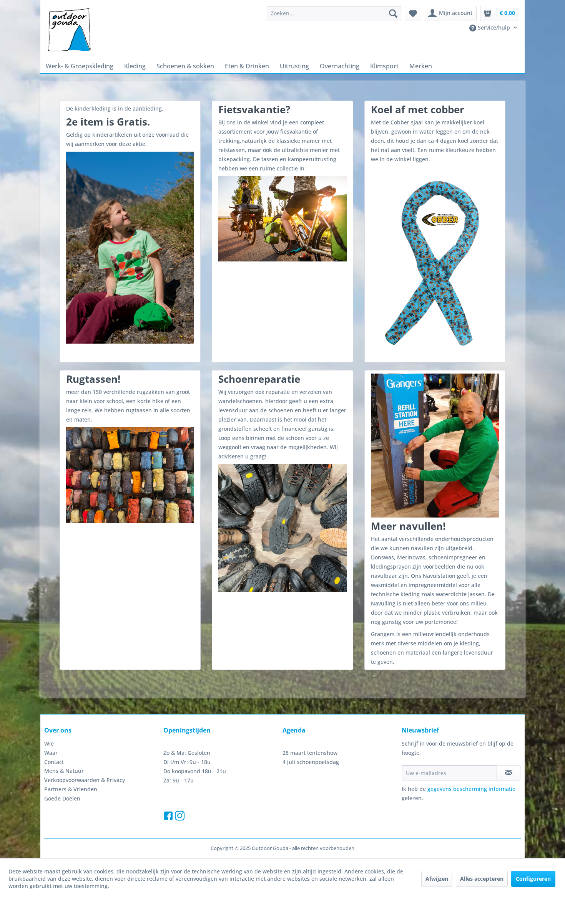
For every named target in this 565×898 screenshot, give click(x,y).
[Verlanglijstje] (413, 13)
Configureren (533, 878)
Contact (54, 762)
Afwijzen (436, 878)
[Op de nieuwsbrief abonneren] (508, 773)
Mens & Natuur (64, 770)
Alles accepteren (482, 878)
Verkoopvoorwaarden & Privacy (84, 780)
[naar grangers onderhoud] (435, 446)
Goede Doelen (62, 798)
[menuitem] (334, 13)
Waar (51, 752)
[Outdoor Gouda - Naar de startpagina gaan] (68, 30)
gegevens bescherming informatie (471, 788)
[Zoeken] (393, 13)
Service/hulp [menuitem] (494, 27)
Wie (49, 743)
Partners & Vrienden (70, 789)
